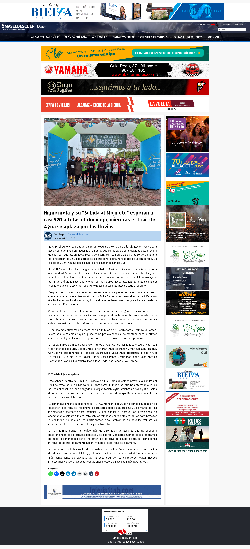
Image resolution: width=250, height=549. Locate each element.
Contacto (225, 24)
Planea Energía (75, 37)
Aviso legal (238, 24)
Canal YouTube (124, 37)
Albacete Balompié (45, 37)
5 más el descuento (188, 37)
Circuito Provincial (154, 37)
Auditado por (203, 24)
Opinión (213, 37)
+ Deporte (99, 37)
